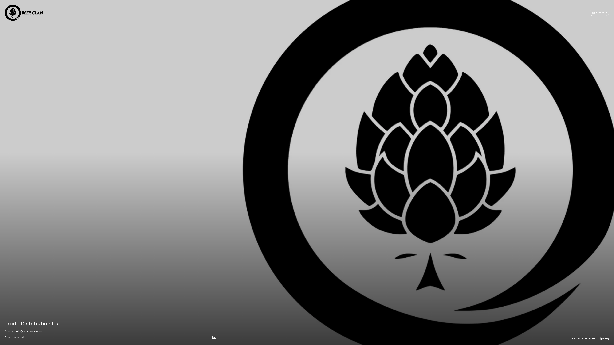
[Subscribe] (213, 337)
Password (601, 12)
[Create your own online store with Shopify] (604, 338)
